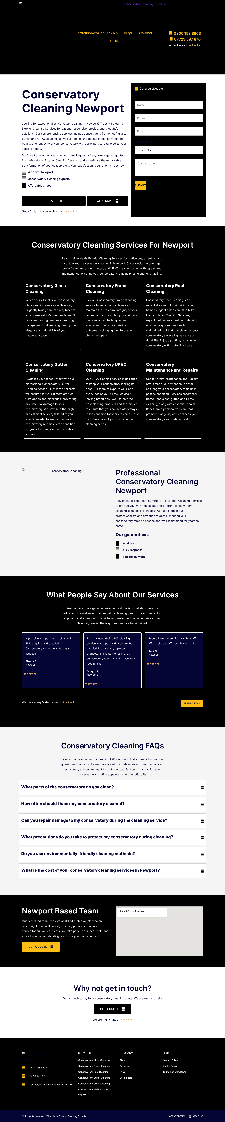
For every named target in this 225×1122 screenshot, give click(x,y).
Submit (140, 185)
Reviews (145, 33)
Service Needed (145, 142)
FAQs (128, 33)
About (115, 41)
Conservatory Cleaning (98, 33)
